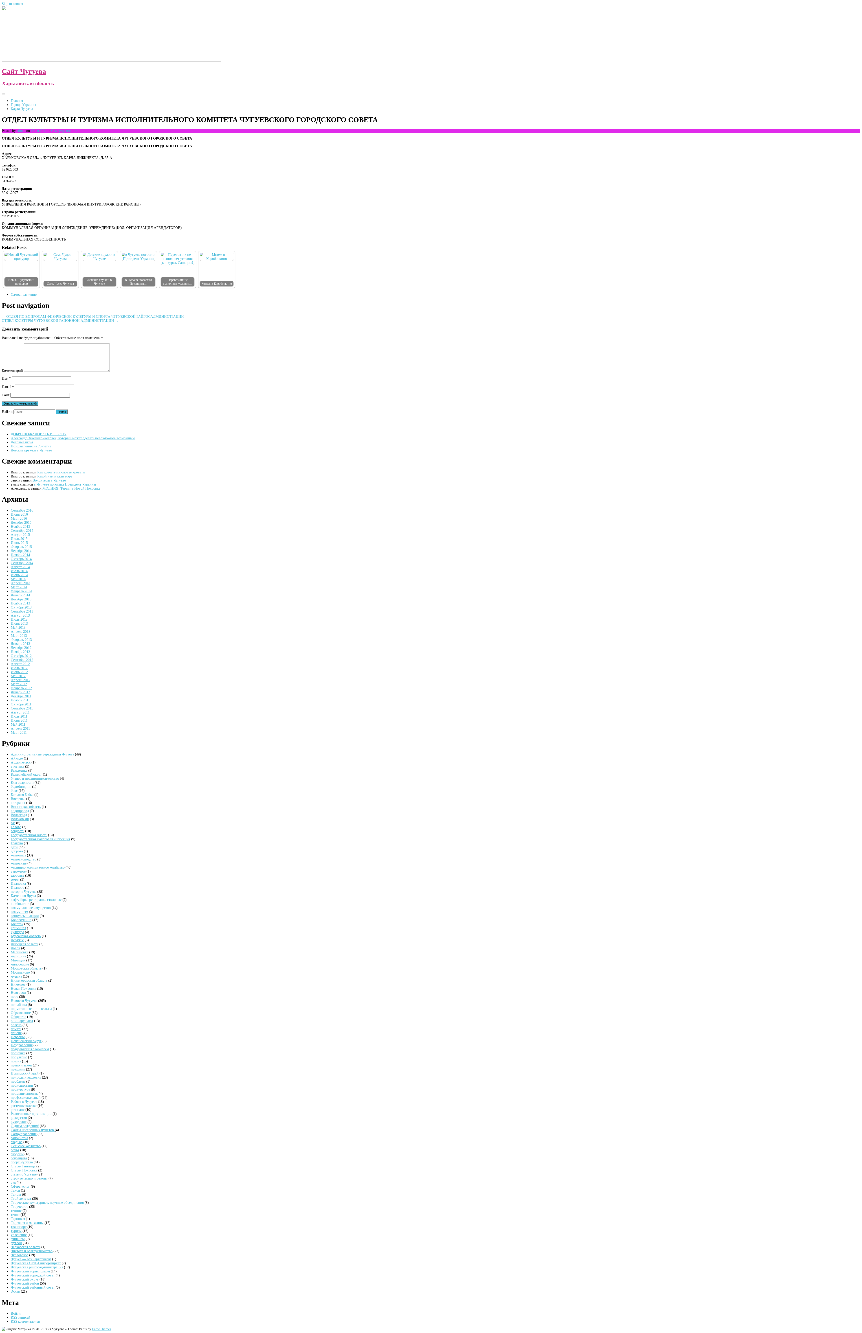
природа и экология (26, 1077)
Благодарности (22, 782)
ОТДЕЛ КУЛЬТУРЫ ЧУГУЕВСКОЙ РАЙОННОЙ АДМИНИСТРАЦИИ (60, 320)
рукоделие (18, 1122)
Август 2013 (20, 615)
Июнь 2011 (19, 720)
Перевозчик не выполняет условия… (177, 281)
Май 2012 (18, 676)
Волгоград (19, 815)
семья (15, 1150)
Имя (6, 378)
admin (21, 131)
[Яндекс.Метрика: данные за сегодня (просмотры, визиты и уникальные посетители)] (16, 1329)
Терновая (18, 1219)
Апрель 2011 (20, 728)
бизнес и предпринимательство (35, 778)
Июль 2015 (19, 539)
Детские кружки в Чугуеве (99, 281)
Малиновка (19, 952)
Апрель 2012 (20, 680)
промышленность (24, 1093)
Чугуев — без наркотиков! (31, 1259)
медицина (18, 956)
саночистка (19, 1138)
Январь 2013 (20, 644)
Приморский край (25, 1073)
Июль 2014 (19, 571)
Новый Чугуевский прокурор (21, 281)
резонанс (17, 1110)
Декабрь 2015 (21, 522)
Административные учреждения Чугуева (42, 754)
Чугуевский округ (25, 1279)
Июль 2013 (19, 619)
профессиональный (26, 1097)
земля (15, 879)
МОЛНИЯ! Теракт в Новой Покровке (71, 488)
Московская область (26, 968)
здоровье (17, 875)
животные (18, 863)
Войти (16, 1313)
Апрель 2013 (20, 631)
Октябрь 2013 (21, 607)
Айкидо (17, 758)
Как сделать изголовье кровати (61, 472)
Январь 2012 (20, 692)
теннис (16, 1211)
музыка (16, 976)
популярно (19, 1057)
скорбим (17, 1154)
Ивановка (18, 883)
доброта (17, 851)
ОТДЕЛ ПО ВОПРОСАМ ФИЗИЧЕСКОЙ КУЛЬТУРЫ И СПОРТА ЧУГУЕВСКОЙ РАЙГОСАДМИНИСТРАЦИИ (93, 316)
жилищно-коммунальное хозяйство (38, 867)
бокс (14, 790)
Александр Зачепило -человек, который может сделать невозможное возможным (73, 438)
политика (18, 1053)
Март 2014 (19, 587)
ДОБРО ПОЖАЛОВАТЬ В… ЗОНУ (38, 434)
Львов (15, 948)
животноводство (23, 859)
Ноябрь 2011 (20, 700)
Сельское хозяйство (26, 1146)
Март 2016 (19, 518)
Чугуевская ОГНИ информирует (36, 1263)
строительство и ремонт (29, 1178)
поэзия (16, 1061)
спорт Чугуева (22, 1162)
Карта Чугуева (22, 109)
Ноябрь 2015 (20, 526)
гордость (17, 831)
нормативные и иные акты (31, 1009)
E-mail (8, 387)
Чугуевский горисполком (30, 1271)
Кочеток (17, 924)
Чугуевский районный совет (33, 1287)
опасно (16, 1025)
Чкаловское (19, 1255)
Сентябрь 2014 (22, 563)
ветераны (18, 803)
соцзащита (19, 1158)
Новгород (18, 992)
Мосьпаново (20, 972)
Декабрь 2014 (21, 551)
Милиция (18, 960)
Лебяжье (17, 940)
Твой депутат (21, 1198)
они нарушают (22, 1021)
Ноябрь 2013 (20, 603)
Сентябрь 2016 (22, 510)
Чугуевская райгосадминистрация (37, 1267)
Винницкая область (26, 807)
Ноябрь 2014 (20, 555)
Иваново (17, 887)
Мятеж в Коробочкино (217, 283)
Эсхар (15, 1291)
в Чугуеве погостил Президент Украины (65, 484)
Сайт (5, 395)
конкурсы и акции (25, 916)
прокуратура (20, 1089)
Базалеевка (19, 770)
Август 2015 (20, 534)
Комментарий (12, 370)
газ (13, 823)
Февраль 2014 (21, 591)
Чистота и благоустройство (32, 1251)
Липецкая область (24, 944)
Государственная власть (29, 835)
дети (14, 847)
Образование (21, 1013)
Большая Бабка (22, 795)
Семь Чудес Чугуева (60, 283)
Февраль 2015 (21, 547)
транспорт (18, 1227)
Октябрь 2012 (21, 656)
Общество (18, 1017)
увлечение (19, 1235)
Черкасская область (25, 1247)
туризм (16, 1231)
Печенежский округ (26, 1041)
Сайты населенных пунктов (33, 1130)
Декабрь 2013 (21, 599)
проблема (18, 1081)
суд (13, 1182)
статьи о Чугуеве (24, 1174)
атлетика (17, 766)
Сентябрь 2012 (22, 660)
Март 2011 (19, 732)
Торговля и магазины (27, 1223)
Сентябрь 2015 (22, 530)
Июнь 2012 (19, 672)
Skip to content (12, 4)
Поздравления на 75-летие (31, 446)
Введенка (18, 799)
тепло (15, 1215)
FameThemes (101, 1329)
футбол (16, 1243)
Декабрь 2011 (21, 696)
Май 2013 (18, 627)
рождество (19, 1118)
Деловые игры (22, 442)
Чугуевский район (25, 1283)
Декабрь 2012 (21, 648)
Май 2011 (18, 724)
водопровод (20, 811)
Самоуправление (64, 131)
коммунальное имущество (31, 908)
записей (20, 1317)
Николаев (18, 984)
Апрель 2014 (20, 583)
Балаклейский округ (26, 774)
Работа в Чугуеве (24, 1101)
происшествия (22, 1085)
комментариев (25, 1321)
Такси (16, 1190)
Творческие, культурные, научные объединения (47, 1202)
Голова (16, 827)
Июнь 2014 (19, 575)
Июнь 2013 (19, 623)
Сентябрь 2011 (22, 708)
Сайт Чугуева (24, 71)
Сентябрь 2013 (22, 611)
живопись (18, 855)
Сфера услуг (20, 1186)
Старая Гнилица (23, 1166)
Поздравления (22, 1045)
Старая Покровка (24, 1170)
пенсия (16, 1033)
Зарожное (18, 871)
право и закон (21, 1065)
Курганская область (26, 936)
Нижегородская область (29, 980)
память (16, 1029)
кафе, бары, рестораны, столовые (36, 900)
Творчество (19, 1206)
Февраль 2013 (21, 639)
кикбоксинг (20, 904)
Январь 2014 (20, 595)
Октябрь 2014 (21, 559)
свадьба (16, 1142)
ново (14, 996)
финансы (18, 1239)
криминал (18, 928)
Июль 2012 (19, 668)
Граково (17, 843)
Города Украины (23, 105)
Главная (17, 101)
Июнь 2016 (19, 514)
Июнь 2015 (19, 543)
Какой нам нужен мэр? (54, 476)
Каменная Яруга (23, 895)
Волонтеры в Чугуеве (49, 480)
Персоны (18, 1037)
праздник (18, 1069)
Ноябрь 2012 (20, 652)
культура (17, 932)
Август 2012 (20, 664)
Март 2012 (19, 684)
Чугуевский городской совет (33, 1275)
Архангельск (21, 762)
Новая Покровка (23, 988)
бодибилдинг (21, 786)
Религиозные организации (31, 1114)
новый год (19, 1005)
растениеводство (24, 1106)
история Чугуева (23, 891)
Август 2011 (20, 712)
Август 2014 (20, 567)
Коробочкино (21, 920)
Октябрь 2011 (21, 704)
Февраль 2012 (21, 688)
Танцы (16, 1194)
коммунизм (19, 912)
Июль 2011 (19, 716)
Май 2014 (18, 579)
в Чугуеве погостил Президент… (138, 281)
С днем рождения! (25, 1126)
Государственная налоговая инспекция (40, 839)
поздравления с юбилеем (30, 1049)
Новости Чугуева (24, 1000)
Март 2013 (19, 635)
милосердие (20, 964)
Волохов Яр (20, 819)
